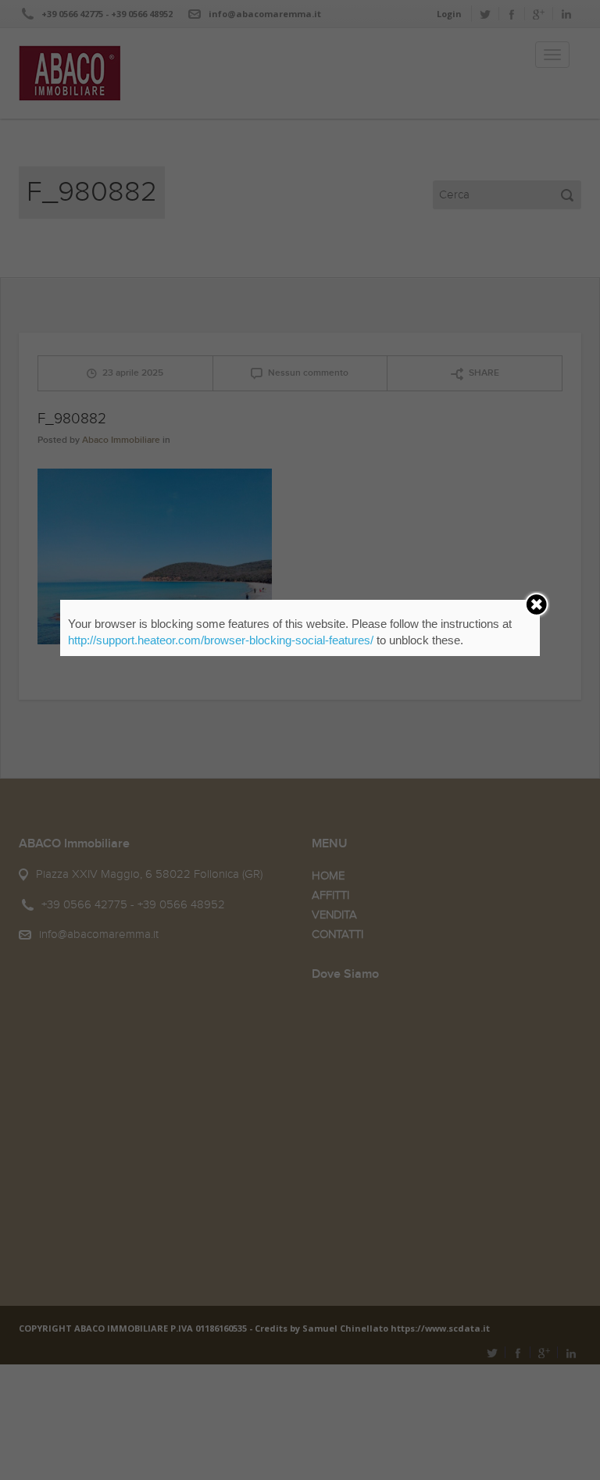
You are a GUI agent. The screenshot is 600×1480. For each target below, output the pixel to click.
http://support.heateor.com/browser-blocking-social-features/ (220, 640)
